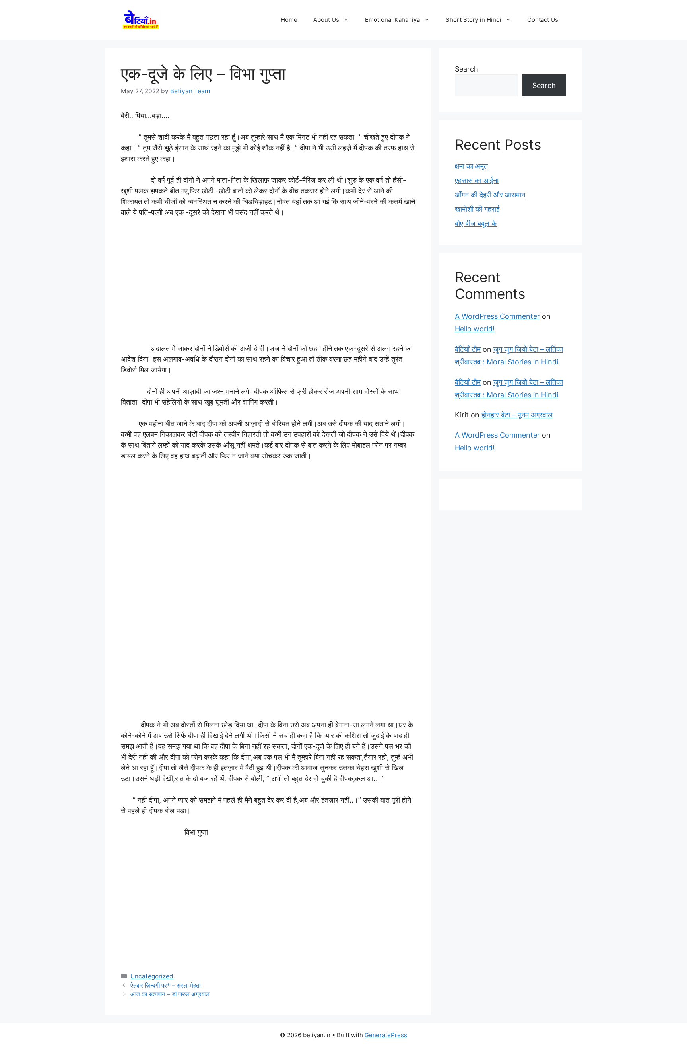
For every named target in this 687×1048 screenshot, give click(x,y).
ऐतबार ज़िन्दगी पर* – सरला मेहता (165, 985)
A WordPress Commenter (497, 316)
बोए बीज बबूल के (476, 223)
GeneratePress (386, 1035)
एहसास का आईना (477, 180)
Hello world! (475, 329)
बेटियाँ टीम (468, 349)
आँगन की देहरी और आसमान (490, 195)
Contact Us (542, 19)
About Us (326, 19)
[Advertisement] (268, 284)
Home (289, 19)
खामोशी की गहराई (477, 209)
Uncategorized (151, 976)
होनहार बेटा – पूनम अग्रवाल (517, 415)
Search (466, 69)
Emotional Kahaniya (392, 19)
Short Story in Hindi (473, 19)
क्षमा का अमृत (471, 166)
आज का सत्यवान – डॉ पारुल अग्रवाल (170, 994)
